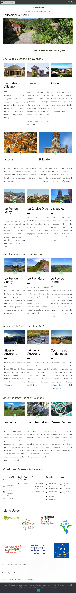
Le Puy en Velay (11, 210)
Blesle (31, 83)
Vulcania (10, 422)
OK (38, 590)
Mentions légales (7, 573)
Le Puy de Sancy (11, 280)
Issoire (8, 159)
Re (57, 388)
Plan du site (17, 573)
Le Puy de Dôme (57, 280)
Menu (72, 2)
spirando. (61, 388)
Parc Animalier (37, 422)
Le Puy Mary (35, 278)
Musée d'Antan (61, 422)
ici (65, 385)
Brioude (44, 159)
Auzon (55, 83)
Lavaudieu (58, 208)
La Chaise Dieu (37, 208)
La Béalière (38, 7)
